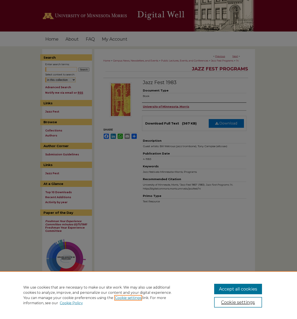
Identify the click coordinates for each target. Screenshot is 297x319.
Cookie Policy (71, 303)
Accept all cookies (238, 289)
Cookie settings (128, 298)
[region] (148, 295)
